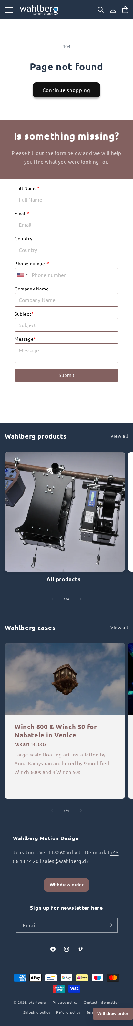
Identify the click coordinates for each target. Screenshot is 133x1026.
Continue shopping (66, 90)
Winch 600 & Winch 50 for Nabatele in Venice (56, 730)
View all (119, 436)
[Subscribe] (110, 925)
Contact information (101, 1002)
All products (63, 579)
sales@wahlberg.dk (65, 861)
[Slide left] (52, 599)
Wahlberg (37, 1002)
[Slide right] (81, 599)
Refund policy (68, 1012)
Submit (66, 375)
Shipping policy (36, 1012)
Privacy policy (65, 1002)
